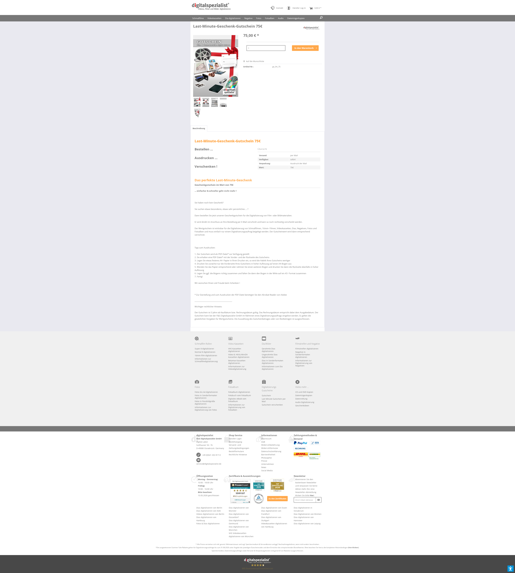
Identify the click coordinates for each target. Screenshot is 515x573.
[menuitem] (277, 8)
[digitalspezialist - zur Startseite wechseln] (211, 7)
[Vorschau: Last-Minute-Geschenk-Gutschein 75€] (197, 102)
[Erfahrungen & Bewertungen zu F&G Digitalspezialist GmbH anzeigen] (240, 491)
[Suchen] (321, 17)
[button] (510, 569)
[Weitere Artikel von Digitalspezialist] (311, 28)
